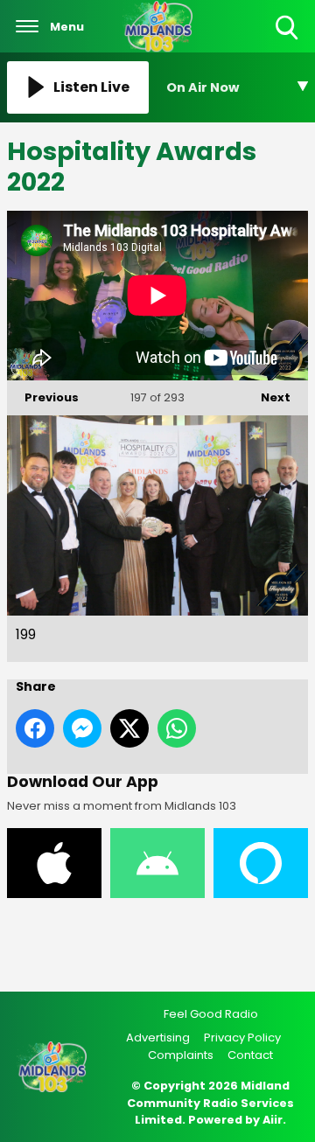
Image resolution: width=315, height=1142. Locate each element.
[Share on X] (129, 728)
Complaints (181, 1055)
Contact (250, 1055)
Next (266, 397)
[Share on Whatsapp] (177, 728)
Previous (43, 397)
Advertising (158, 1037)
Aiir (272, 1119)
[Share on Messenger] (82, 728)
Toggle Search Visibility (288, 40)
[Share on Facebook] (35, 728)
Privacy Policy (242, 1037)
